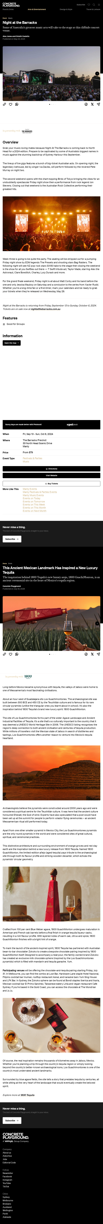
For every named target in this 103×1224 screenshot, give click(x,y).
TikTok (6, 1187)
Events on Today (31, 498)
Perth (5, 1214)
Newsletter (8, 1173)
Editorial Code (9, 1163)
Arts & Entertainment (37, 9)
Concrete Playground (12, 586)
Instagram (7, 1180)
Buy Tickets (53, 484)
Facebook (7, 1177)
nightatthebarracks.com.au (45, 309)
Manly (26, 446)
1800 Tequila (27, 1095)
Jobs (5, 1159)
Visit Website (51, 475)
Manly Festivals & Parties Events (40, 492)
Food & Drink (8, 9)
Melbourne (8, 1201)
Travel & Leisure (93, 9)
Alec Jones (7, 36)
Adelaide (7, 1217)
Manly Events (30, 489)
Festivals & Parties (32, 458)
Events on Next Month (34, 511)
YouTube (7, 1183)
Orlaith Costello (22, 36)
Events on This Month (34, 508)
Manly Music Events (33, 495)
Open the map (10, 343)
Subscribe (81, 5)
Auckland (7, 1207)
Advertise (7, 1156)
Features (10, 318)
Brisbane (7, 1204)
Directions (52, 469)
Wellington (8, 1211)
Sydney (6, 1197)
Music (26, 461)
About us (7, 1153)
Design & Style (66, 9)
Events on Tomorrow (34, 501)
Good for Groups (16, 324)
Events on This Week (34, 505)
